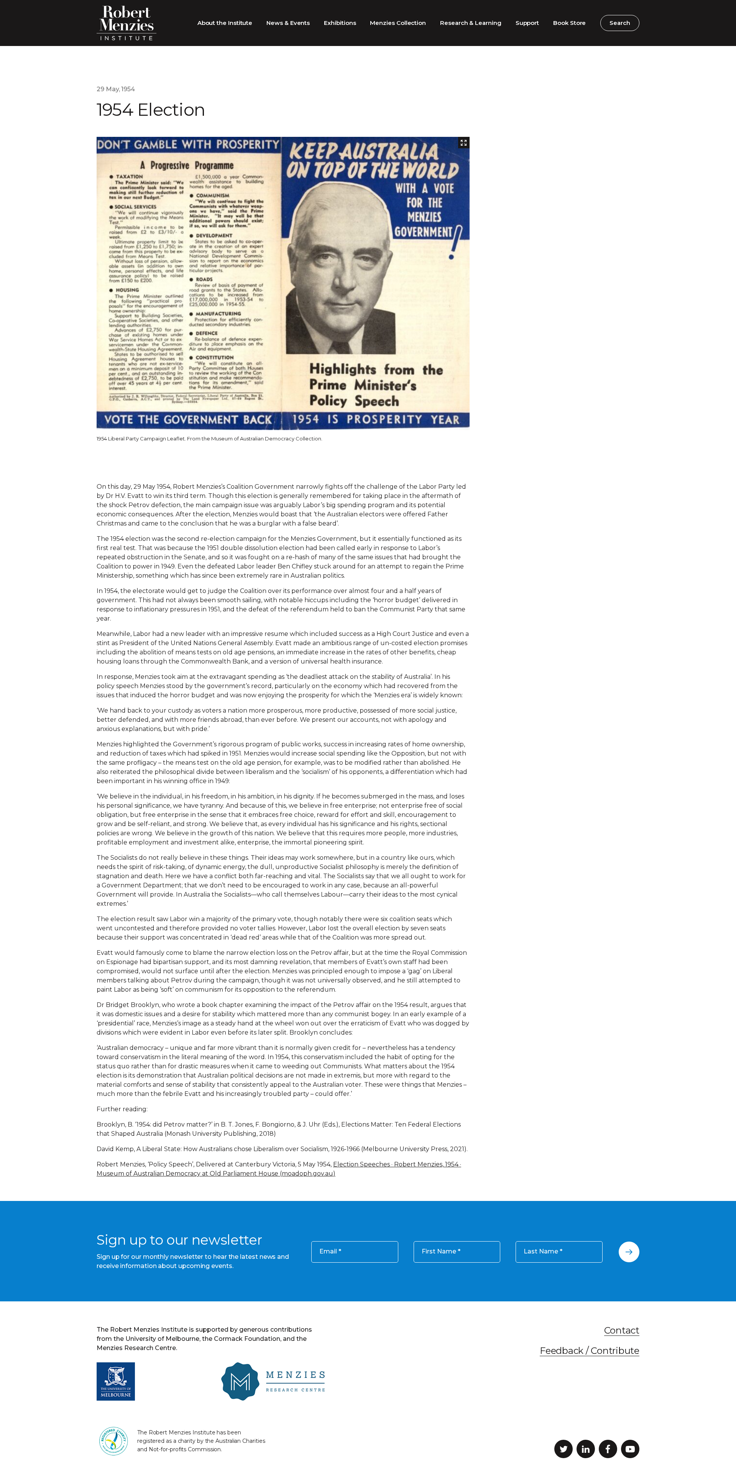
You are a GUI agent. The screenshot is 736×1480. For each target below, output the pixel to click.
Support (527, 22)
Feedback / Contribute (589, 1350)
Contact (621, 1330)
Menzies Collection (398, 22)
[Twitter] (563, 1449)
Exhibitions (340, 22)
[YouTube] (630, 1449)
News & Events (288, 22)
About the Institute (225, 22)
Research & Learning (470, 22)
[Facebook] (608, 1449)
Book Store (569, 22)
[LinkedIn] (586, 1449)
